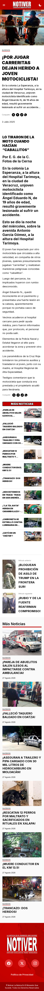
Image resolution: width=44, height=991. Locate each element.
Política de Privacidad (22, 974)
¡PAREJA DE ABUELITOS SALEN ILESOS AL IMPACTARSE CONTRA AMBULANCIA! (19, 667)
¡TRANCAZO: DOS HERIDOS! (15, 909)
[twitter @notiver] (22, 963)
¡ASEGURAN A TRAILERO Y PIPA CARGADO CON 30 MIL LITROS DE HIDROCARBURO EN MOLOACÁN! (21, 765)
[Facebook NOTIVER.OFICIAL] (9, 963)
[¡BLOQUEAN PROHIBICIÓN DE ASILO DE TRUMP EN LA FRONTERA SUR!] (9, 574)
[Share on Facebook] (17, 115)
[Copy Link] (22, 115)
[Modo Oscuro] (40, 4)
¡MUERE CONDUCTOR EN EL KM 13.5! (12, 467)
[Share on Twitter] (13, 115)
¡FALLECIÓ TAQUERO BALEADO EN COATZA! (12, 426)
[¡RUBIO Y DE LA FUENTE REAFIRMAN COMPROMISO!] (9, 603)
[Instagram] (35, 963)
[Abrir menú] (3, 4)
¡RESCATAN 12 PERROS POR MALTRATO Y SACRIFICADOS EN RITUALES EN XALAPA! (19, 818)
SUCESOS (6, 50)
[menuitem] (22, 974)
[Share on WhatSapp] (25, 114)
